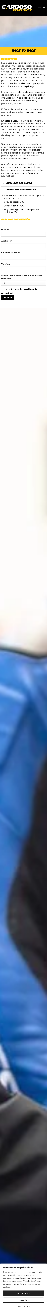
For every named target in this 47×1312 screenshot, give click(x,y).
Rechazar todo (23, 1307)
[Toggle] (3, 183)
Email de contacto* (10, 252)
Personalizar (23, 1300)
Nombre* (5, 229)
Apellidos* (6, 241)
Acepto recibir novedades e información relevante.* (21, 276)
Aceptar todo (23, 1293)
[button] (39, 8)
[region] (23, 1288)
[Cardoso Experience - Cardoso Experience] (19, 8)
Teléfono (5, 264)
